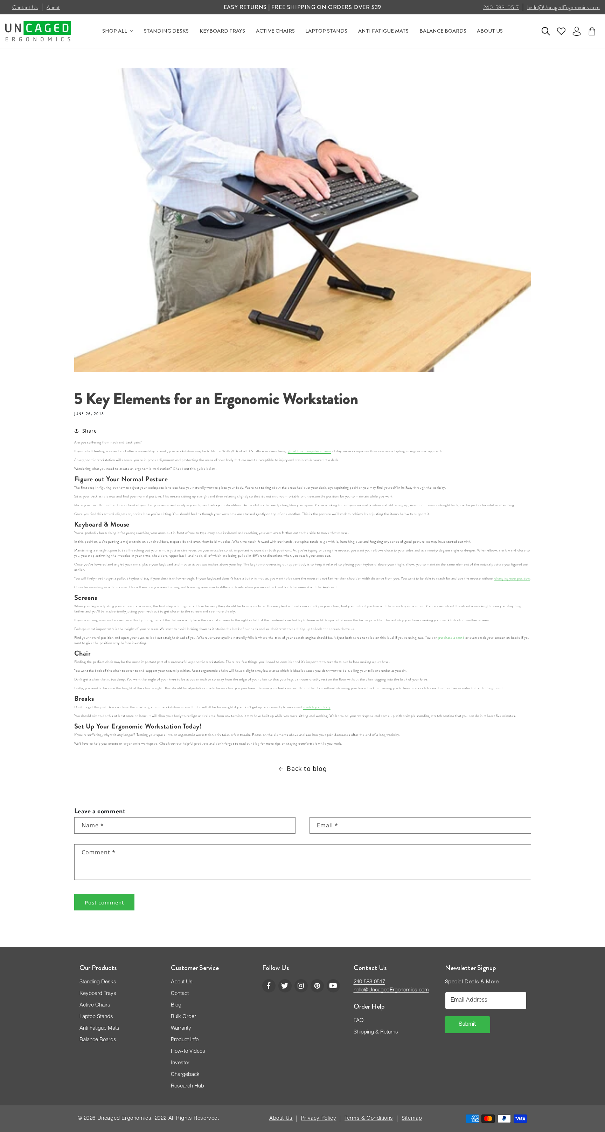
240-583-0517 (501, 7)
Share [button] (89, 430)
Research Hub (187, 1086)
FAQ (359, 1020)
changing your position (512, 578)
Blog (176, 1005)
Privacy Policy (318, 1118)
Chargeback (185, 1074)
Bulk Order (183, 1016)
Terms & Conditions (369, 1118)
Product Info (185, 1040)
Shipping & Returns (376, 1032)
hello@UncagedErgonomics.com (563, 7)
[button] (546, 31)
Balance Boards (97, 1040)
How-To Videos (188, 1051)
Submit (467, 1025)
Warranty (181, 1028)
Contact (180, 993)
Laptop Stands (96, 1016)
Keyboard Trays (97, 993)
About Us (182, 982)
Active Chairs (94, 1005)
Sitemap (412, 1118)
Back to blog (307, 768)
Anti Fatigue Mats (99, 1028)
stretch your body (317, 707)
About (53, 7)
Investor (180, 1063)
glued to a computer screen (309, 451)
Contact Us (25, 7)
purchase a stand (451, 637)
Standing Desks (97, 982)
